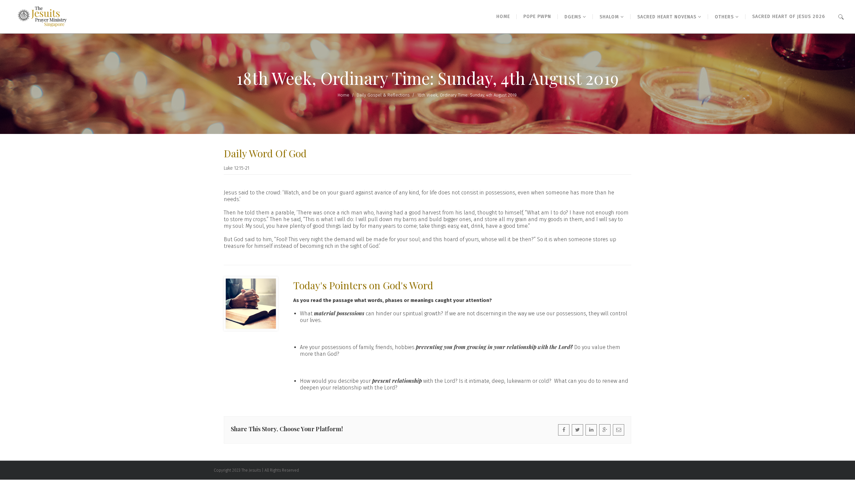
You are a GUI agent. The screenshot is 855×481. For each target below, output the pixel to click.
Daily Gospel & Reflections (383, 95)
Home (343, 95)
